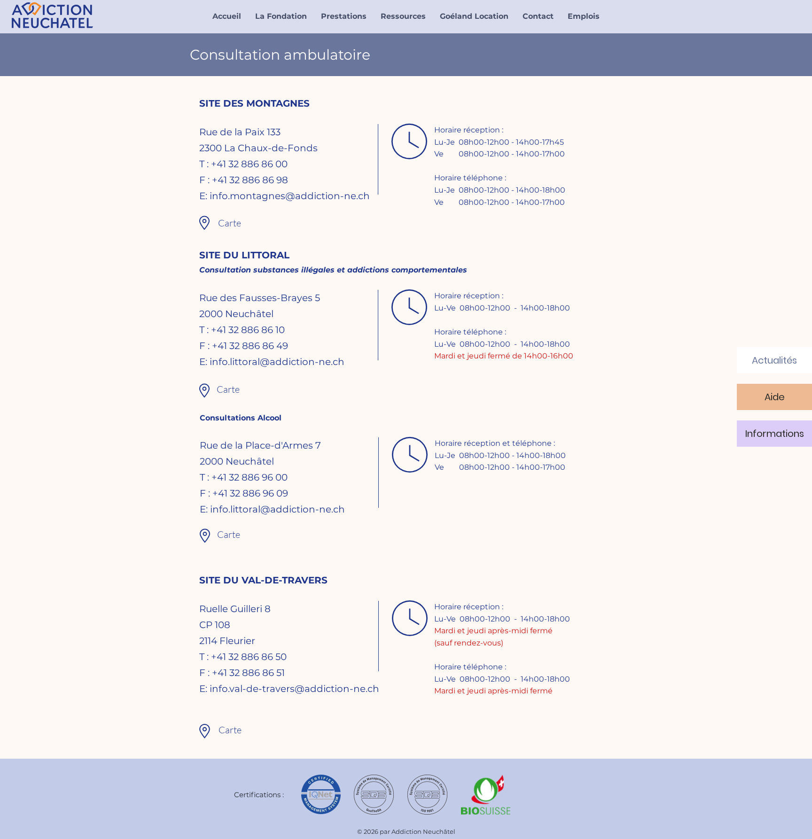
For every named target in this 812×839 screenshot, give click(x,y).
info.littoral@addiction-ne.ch (277, 361)
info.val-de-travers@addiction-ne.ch (294, 688)
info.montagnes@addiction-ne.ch (290, 196)
